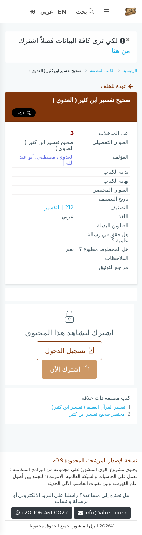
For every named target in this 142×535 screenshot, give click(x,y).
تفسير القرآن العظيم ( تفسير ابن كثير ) (88, 407)
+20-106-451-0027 (44, 513)
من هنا (121, 50)
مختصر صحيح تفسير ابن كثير (97, 414)
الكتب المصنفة (102, 70)
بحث (82, 11)
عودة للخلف (114, 86)
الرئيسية (130, 70)
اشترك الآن (66, 369)
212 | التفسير (59, 207)
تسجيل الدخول (66, 351)
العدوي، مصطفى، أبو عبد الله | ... (46, 160)
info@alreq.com (105, 513)
